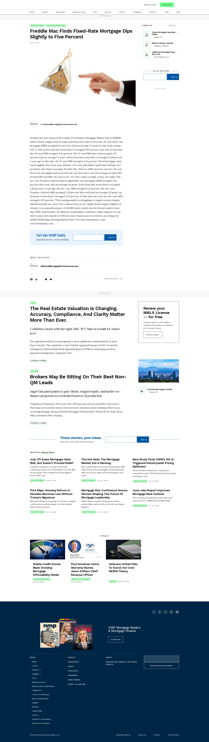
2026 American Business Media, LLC (45, 735)
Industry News (37, 25)
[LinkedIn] (36, 279)
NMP (178, 12)
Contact (157, 735)
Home (34, 662)
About (109, 657)
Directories (60, 12)
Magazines (73, 662)
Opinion (35, 707)
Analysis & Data (79, 12)
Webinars (137, 12)
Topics (121, 12)
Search (177, 5)
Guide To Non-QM (77, 684)
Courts (113, 581)
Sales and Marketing (56, 25)
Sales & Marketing (40, 699)
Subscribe (167, 5)
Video (166, 12)
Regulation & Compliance (43, 686)
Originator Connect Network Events (121, 663)
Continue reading (38, 360)
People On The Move (81, 579)
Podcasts (153, 12)
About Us (142, 735)
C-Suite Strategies (40, 694)
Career (35, 703)
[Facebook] (31, 279)
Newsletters (150, 5)
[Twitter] (46, 279)
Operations (37, 711)
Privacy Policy (173, 735)
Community (36, 690)
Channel (36, 674)
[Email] (50, 279)
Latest (31, 12)
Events (45, 12)
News (32, 657)
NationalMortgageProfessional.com (60, 124)
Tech (95, 12)
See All (172, 25)
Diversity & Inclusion (41, 719)
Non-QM (108, 12)
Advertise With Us (123, 735)
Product (36, 670)
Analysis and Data (41, 579)
